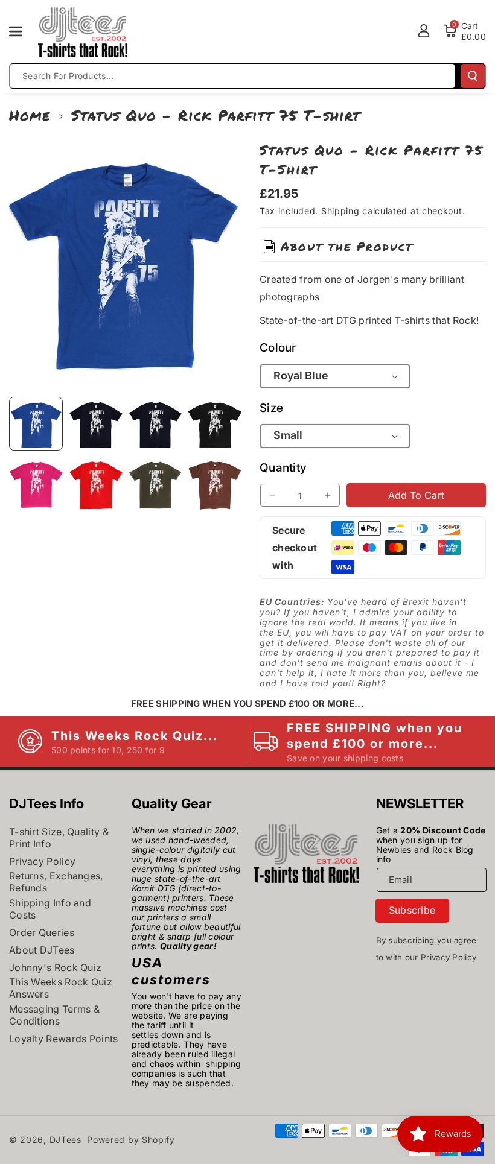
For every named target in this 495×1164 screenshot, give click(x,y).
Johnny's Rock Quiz (55, 967)
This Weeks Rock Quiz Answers (60, 988)
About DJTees (42, 950)
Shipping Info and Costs (50, 909)
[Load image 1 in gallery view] (36, 424)
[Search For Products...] (473, 76)
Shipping (340, 211)
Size (271, 408)
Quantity (283, 468)
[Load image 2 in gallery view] (96, 424)
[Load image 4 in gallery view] (214, 424)
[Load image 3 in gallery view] (155, 424)
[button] (22, 31)
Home (30, 114)
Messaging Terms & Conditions (54, 1015)
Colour (278, 348)
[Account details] (423, 30)
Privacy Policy (42, 861)
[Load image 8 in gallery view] (214, 483)
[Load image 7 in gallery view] (155, 483)
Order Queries (41, 932)
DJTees (65, 1139)
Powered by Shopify (131, 1139)
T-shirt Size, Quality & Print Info (59, 838)
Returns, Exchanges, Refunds (56, 882)
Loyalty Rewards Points (63, 1039)
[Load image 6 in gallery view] (96, 483)
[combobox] (232, 76)
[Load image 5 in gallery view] (36, 483)
